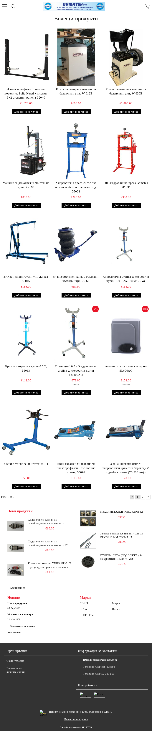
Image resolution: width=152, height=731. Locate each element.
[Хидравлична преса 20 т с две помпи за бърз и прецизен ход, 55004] (76, 151)
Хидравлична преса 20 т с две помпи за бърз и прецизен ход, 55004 (76, 187)
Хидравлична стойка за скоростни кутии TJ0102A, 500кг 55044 (126, 279)
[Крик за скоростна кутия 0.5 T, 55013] (26, 334)
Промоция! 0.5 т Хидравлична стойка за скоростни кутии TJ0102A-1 (76, 370)
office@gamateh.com (104, 659)
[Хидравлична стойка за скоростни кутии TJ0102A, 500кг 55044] (126, 244)
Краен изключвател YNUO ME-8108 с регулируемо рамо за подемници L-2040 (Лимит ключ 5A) (50, 565)
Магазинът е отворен (20, 614)
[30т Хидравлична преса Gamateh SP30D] (126, 151)
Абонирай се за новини (22, 626)
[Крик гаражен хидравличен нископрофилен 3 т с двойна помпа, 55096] (76, 431)
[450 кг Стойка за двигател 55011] (26, 431)
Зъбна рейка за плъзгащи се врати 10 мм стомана (122, 535)
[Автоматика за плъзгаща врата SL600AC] (126, 334)
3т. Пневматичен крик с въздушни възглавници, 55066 (76, 279)
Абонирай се (17, 588)
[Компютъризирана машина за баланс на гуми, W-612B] (76, 57)
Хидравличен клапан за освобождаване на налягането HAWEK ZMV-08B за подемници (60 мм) (48, 521)
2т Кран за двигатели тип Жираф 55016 (26, 279)
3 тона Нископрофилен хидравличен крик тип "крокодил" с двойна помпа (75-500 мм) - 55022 (125, 468)
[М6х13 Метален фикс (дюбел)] (88, 518)
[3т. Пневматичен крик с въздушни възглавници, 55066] (76, 244)
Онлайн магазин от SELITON (76, 727)
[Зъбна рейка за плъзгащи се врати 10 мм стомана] (88, 540)
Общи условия (15, 660)
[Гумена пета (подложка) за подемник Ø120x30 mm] (88, 562)
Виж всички (14, 632)
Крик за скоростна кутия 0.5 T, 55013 (26, 368)
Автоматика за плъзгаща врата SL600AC (126, 368)
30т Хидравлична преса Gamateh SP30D (126, 185)
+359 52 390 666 (104, 673)
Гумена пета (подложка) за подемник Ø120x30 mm (121, 557)
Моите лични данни (76, 719)
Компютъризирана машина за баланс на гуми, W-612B (76, 91)
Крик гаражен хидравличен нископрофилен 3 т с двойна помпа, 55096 (76, 468)
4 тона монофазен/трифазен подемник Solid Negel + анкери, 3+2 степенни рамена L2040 (26, 93)
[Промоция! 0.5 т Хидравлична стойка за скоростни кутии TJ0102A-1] (76, 334)
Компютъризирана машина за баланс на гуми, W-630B (126, 91)
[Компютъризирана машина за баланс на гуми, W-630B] (126, 57)
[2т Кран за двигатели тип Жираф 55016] (26, 244)
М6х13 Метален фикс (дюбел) (122, 511)
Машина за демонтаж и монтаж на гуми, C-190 (26, 185)
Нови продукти (17, 603)
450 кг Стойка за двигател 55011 (26, 463)
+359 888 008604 (105, 666)
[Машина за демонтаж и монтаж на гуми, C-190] (26, 151)
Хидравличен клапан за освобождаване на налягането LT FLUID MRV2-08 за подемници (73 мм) (49, 543)
